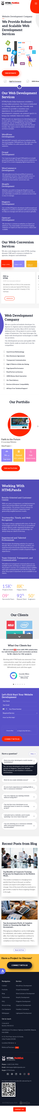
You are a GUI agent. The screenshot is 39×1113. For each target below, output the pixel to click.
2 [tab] (15, 684)
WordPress (8, 135)
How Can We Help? (9, 717)
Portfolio (5, 989)
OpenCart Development (23, 1005)
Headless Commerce (22, 1009)
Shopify (8, 185)
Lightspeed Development (24, 1013)
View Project (6, 446)
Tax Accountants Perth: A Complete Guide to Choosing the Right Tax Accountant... (17, 925)
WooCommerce (9, 169)
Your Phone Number (15, 709)
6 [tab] (24, 684)
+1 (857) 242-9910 (12, 1064)
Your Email (6, 705)
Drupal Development (22, 989)
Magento (8, 203)
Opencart (8, 219)
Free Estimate (10, 73)
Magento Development (23, 1001)
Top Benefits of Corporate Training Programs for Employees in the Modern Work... (19, 874)
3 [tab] (17, 684)
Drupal (8, 153)
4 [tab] (20, 684)
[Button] (19, 87)
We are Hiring (6, 1005)
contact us (19, 1109)
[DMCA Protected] (25, 1103)
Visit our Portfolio (10, 468)
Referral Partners (8, 1047)
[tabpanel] (19, 670)
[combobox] (4, 709)
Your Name (6, 701)
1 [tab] (13, 684)
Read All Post (19, 950)
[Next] (37, 426)
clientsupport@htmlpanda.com (15, 1067)
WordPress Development (24, 985)
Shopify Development (22, 997)
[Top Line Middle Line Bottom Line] (36, 3)
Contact (4, 985)
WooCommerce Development (25, 993)
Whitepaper (5, 1013)
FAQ (32, 754)
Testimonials (6, 997)
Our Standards (6, 1009)
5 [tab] (22, 684)
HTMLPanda (10, 1070)
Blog (3, 993)
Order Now (9, 298)
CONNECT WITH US (12, 739)
